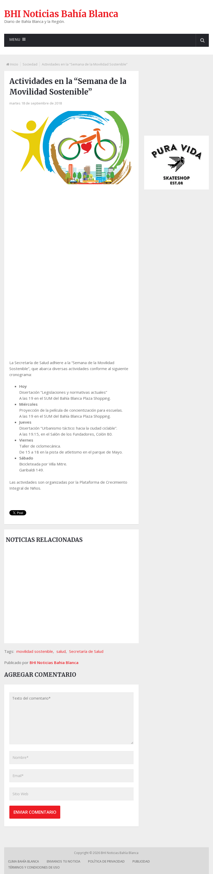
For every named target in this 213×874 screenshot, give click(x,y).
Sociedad (30, 64)
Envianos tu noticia (63, 861)
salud (61, 651)
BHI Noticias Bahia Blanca (54, 662)
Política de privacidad (106, 861)
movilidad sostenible (34, 651)
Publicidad (141, 861)
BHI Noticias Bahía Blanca (61, 14)
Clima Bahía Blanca (23, 861)
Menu (14, 39)
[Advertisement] (71, 229)
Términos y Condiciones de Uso (34, 867)
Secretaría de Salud (86, 651)
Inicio (14, 64)
